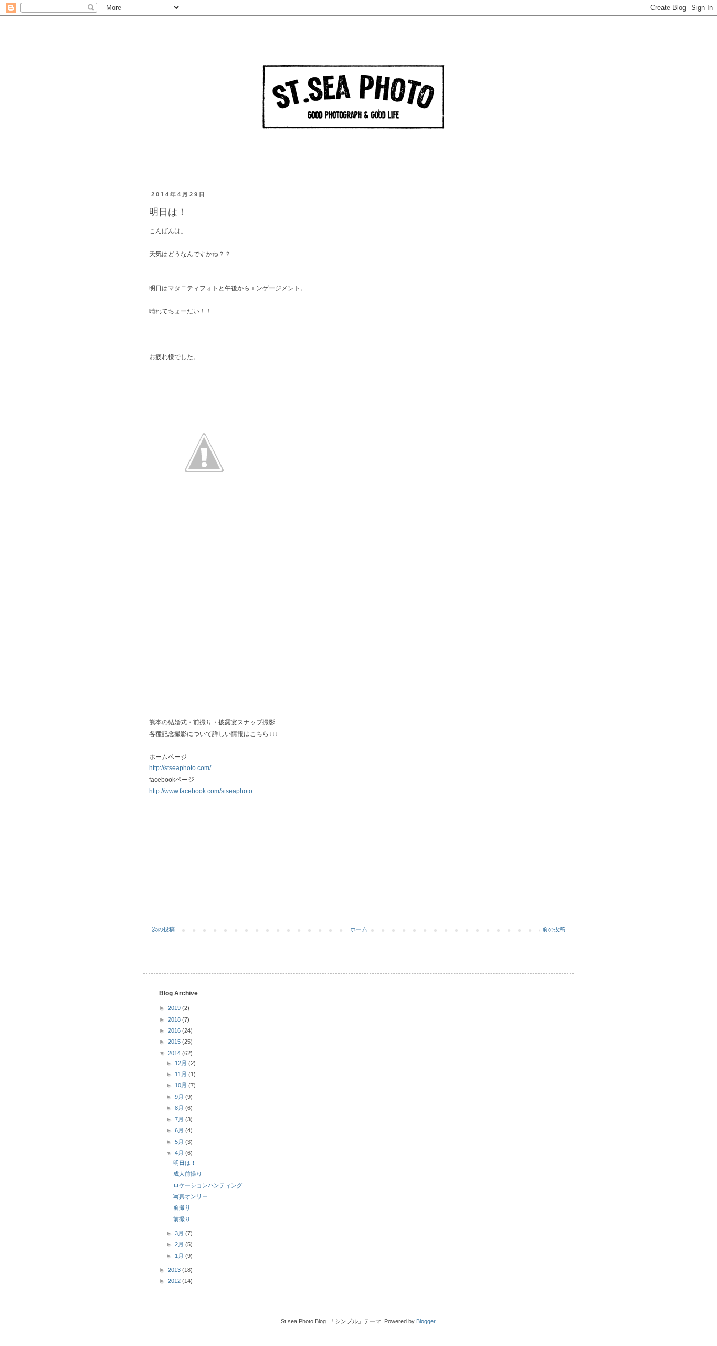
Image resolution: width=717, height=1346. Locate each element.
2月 (180, 1244)
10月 (181, 1085)
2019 (175, 1008)
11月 (181, 1074)
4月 (180, 1153)
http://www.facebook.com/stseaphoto (200, 791)
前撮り (182, 1207)
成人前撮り (187, 1174)
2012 (175, 1281)
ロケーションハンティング (207, 1185)
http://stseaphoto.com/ (180, 768)
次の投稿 (163, 929)
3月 (180, 1233)
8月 (180, 1108)
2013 (175, 1270)
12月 (181, 1063)
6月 (180, 1130)
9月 (180, 1096)
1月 (180, 1256)
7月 (180, 1119)
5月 (180, 1142)
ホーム (358, 929)
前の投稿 (553, 929)
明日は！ (184, 1163)
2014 (175, 1053)
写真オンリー (190, 1196)
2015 (175, 1041)
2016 (175, 1030)
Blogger (425, 1321)
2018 (175, 1019)
